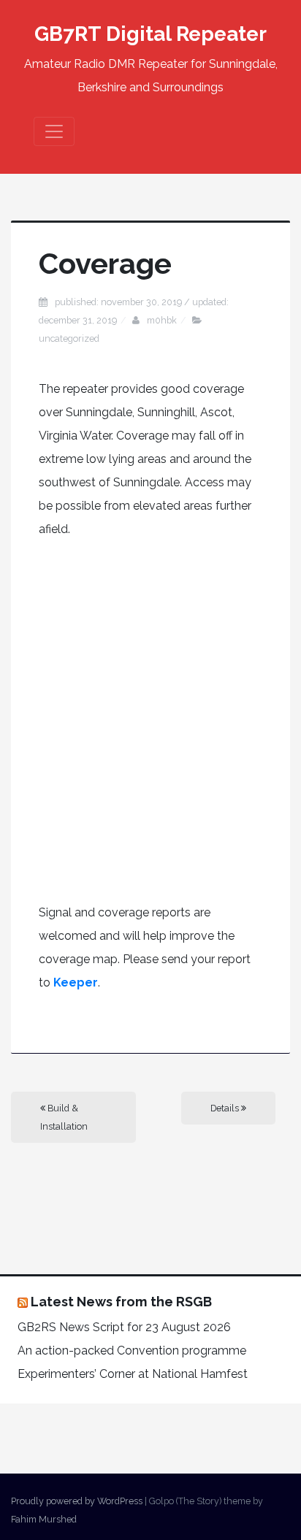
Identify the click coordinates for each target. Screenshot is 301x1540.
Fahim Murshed (44, 1519)
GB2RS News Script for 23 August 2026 (124, 1327)
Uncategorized (69, 338)
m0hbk (162, 320)
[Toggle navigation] (54, 131)
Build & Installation (64, 1117)
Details (225, 1108)
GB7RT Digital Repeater (150, 34)
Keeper (75, 982)
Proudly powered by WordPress (76, 1500)
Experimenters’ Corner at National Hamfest (133, 1374)
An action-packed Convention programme (132, 1350)
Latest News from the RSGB (121, 1301)
